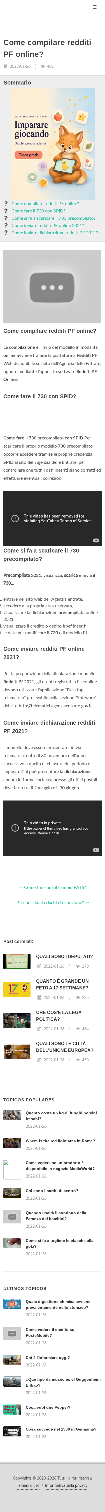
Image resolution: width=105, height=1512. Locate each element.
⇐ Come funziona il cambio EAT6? (52, 887)
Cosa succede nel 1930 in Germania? (61, 1429)
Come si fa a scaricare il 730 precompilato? (53, 218)
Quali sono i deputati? (64, 956)
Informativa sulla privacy (66, 1486)
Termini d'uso (28, 1486)
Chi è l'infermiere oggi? (48, 1357)
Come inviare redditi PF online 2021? (47, 225)
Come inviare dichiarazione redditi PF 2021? (54, 233)
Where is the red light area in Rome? (60, 1141)
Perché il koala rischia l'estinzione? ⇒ (53, 902)
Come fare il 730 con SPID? (38, 211)
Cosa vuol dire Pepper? (48, 1407)
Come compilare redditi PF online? (45, 204)
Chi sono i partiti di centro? (52, 1190)
